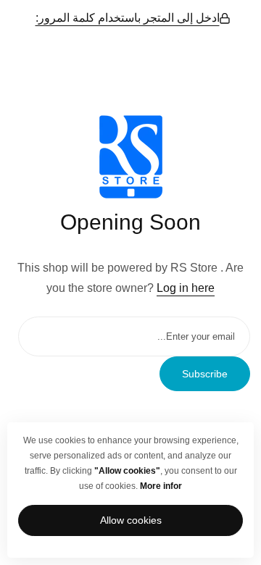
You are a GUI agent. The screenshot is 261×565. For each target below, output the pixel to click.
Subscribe (205, 374)
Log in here (186, 288)
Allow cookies (131, 520)
